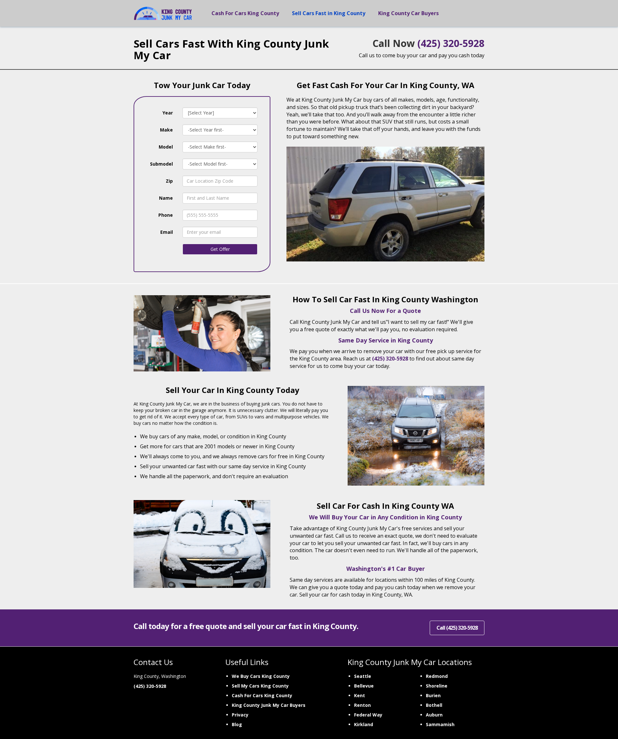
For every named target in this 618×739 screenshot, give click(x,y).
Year (168, 113)
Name (166, 198)
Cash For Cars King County (262, 695)
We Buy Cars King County (261, 676)
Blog (237, 724)
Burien (433, 695)
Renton (362, 705)
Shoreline (436, 686)
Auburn (434, 715)
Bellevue (364, 686)
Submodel (161, 164)
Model (166, 147)
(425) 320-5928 (450, 43)
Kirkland (363, 724)
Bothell (434, 705)
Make (166, 130)
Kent (359, 695)
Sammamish (440, 724)
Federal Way (368, 715)
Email (166, 232)
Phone (165, 215)
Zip (169, 181)
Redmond (437, 676)
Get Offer (220, 249)
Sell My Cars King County (260, 686)
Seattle (362, 676)
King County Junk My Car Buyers (268, 705)
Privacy (240, 715)
